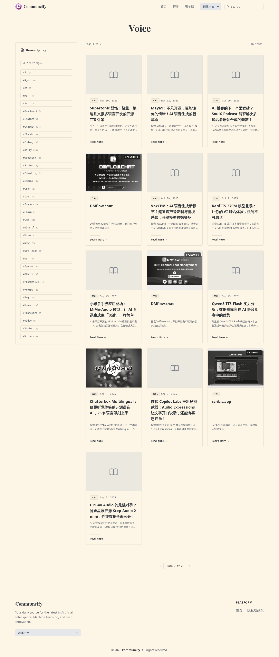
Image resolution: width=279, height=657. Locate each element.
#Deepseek (32, 157)
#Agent (30, 80)
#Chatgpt (32, 126)
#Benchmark (32, 111)
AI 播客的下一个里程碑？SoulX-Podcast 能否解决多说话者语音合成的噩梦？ (234, 114)
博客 (176, 6)
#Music (30, 235)
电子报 (189, 6)
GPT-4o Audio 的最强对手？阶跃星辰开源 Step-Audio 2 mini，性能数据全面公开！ (113, 510)
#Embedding (32, 173)
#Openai (31, 266)
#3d (27, 72)
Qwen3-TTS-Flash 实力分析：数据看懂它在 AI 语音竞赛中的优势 (235, 309)
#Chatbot (31, 119)
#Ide (28, 196)
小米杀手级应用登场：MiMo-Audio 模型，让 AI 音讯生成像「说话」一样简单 (113, 309)
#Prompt (30, 289)
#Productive (33, 282)
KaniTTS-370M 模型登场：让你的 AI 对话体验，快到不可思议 (235, 211)
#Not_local (32, 250)
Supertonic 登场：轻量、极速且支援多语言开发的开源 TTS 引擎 (113, 114)
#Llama (30, 212)
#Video (30, 320)
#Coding (30, 142)
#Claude (31, 134)
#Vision (30, 328)
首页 (163, 6)
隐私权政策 (255, 610)
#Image (30, 204)
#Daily (30, 150)
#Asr (28, 95)
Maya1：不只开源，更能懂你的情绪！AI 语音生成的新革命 (173, 114)
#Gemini (31, 181)
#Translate (32, 313)
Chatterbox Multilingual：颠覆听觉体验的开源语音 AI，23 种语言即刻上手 (113, 407)
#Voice (30, 336)
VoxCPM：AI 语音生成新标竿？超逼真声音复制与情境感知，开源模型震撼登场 (173, 211)
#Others (30, 274)
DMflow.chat (101, 205)
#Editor (30, 165)
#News (30, 243)
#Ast (28, 103)
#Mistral (31, 227)
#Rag (28, 297)
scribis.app (221, 401)
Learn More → (98, 239)
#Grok (29, 188)
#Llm (29, 219)
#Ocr (28, 258)
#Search (30, 305)
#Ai (27, 88)
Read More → (98, 141)
